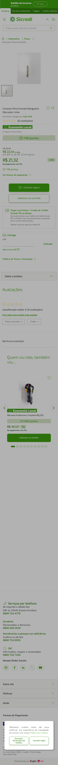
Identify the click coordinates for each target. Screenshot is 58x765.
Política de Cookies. (39, 732)
